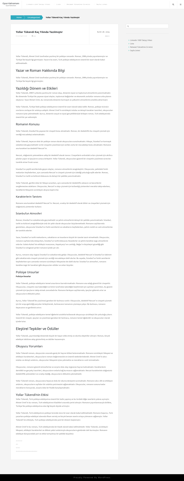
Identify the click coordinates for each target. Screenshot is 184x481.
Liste (58, 4)
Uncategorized (21, 36)
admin (107, 36)
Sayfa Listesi (101, 4)
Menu (180, 4)
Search (173, 4)
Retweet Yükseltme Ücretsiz (78, 4)
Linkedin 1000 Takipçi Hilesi (38, 4)
